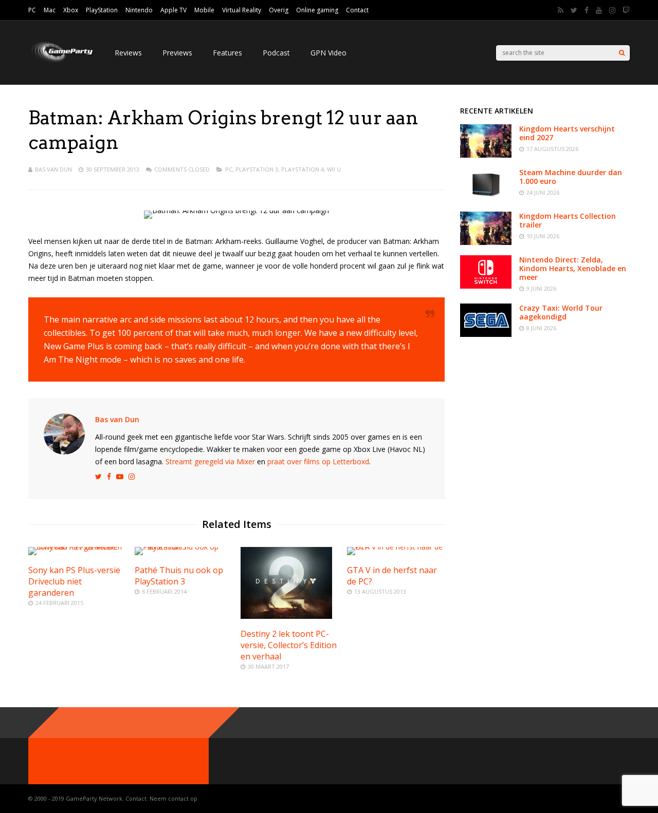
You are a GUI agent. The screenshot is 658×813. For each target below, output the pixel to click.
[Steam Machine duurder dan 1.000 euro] (485, 198)
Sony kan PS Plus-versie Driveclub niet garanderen (74, 581)
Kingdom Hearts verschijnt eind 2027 (567, 133)
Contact (357, 10)
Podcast (276, 53)
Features (227, 53)
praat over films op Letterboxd (318, 461)
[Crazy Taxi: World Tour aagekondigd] (485, 334)
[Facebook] (586, 10)
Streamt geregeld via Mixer (210, 461)
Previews (177, 53)
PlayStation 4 (302, 169)
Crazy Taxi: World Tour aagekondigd (560, 312)
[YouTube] (599, 10)
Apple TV (173, 10)
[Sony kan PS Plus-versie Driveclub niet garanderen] (77, 547)
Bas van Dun (53, 169)
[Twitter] (574, 10)
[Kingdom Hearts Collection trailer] (485, 242)
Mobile (204, 10)
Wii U (334, 169)
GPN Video (328, 53)
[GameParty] (61, 62)
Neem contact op (173, 798)
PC (32, 10)
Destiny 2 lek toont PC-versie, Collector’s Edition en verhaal (289, 645)
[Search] (622, 53)
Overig (278, 10)
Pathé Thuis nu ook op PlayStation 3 (179, 575)
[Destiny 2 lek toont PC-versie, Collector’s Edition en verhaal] (286, 616)
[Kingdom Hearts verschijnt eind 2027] (485, 155)
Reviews (128, 53)
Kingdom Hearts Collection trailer (567, 220)
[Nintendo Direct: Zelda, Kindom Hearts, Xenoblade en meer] (485, 286)
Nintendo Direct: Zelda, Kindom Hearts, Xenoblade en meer (572, 268)
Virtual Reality (241, 10)
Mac (50, 10)
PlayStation (102, 10)
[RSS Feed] (560, 10)
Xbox (70, 10)
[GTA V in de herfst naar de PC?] (396, 547)
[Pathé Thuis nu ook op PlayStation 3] (183, 547)
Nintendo (139, 10)
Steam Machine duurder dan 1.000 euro (570, 176)
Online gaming (317, 10)
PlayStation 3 (256, 169)
